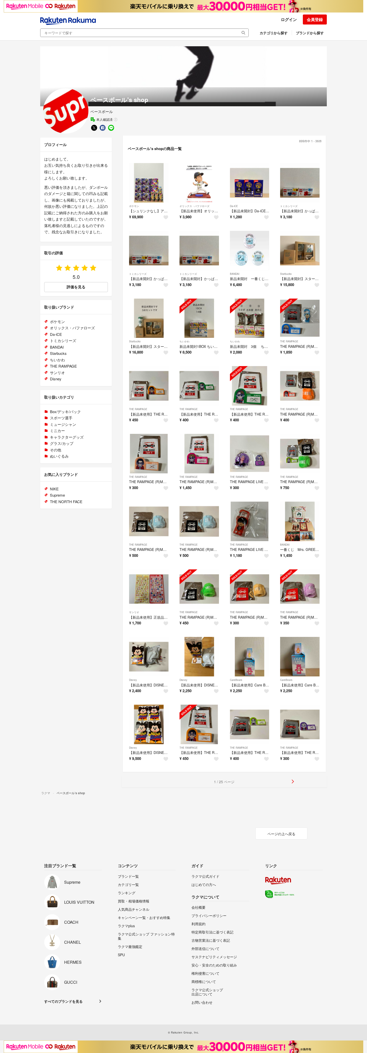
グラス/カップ (61, 443)
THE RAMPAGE (289, 341)
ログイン (289, 19)
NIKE (54, 488)
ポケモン (134, 206)
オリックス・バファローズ (194, 206)
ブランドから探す (310, 32)
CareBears (236, 680)
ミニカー (57, 430)
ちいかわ (184, 341)
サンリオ (134, 612)
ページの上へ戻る (281, 833)
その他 (55, 449)
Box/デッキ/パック (65, 411)
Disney (133, 680)
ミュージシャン (63, 424)
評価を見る (76, 287)
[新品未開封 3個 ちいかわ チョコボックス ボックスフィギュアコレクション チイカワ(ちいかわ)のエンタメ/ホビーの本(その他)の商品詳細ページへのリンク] (249, 318)
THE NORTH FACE (66, 501)
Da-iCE (234, 206)
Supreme (57, 495)
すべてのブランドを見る (63, 1001)
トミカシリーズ (289, 206)
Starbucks (286, 274)
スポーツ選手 (61, 417)
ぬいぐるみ (59, 456)
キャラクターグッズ (67, 437)
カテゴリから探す (274, 32)
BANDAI (234, 274)
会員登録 (315, 19)
